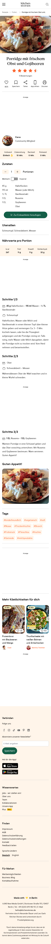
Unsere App (7, 806)
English (15, 855)
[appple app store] (25, 766)
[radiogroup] (25, 71)
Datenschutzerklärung (12, 835)
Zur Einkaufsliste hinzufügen (27, 214)
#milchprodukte (25, 538)
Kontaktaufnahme (10, 880)
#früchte (36, 532)
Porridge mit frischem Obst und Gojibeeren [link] (33, 12)
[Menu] (3, 4)
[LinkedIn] (28, 730)
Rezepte (5, 12)
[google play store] (25, 773)
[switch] (14, 178)
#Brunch (38, 526)
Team (4, 799)
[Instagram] (9, 730)
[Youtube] (19, 730)
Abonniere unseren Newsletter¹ (16, 736)
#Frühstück (9, 532)
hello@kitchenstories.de (25, 910)
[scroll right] (48, 618)
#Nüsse (7, 526)
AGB (4, 832)
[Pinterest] (24, 730)
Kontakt (5, 842)
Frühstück (15, 12)
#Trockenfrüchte (22, 526)
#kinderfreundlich (12, 520)
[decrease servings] (5, 172)
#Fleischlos (23, 532)
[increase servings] (17, 172)
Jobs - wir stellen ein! (11, 793)
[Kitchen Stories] (25, 4)
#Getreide (9, 538)
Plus (6, 809)
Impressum (7, 829)
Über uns (6, 796)
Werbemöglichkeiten (11, 874)
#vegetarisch (30, 520)
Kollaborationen (9, 803)
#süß (42, 520)
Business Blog (8, 877)
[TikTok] (14, 730)
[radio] (14, 70)
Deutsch (6, 855)
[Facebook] (4, 730)
